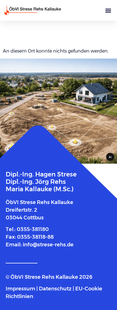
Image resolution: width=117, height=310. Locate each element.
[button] (108, 10)
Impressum (21, 289)
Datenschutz (55, 289)
